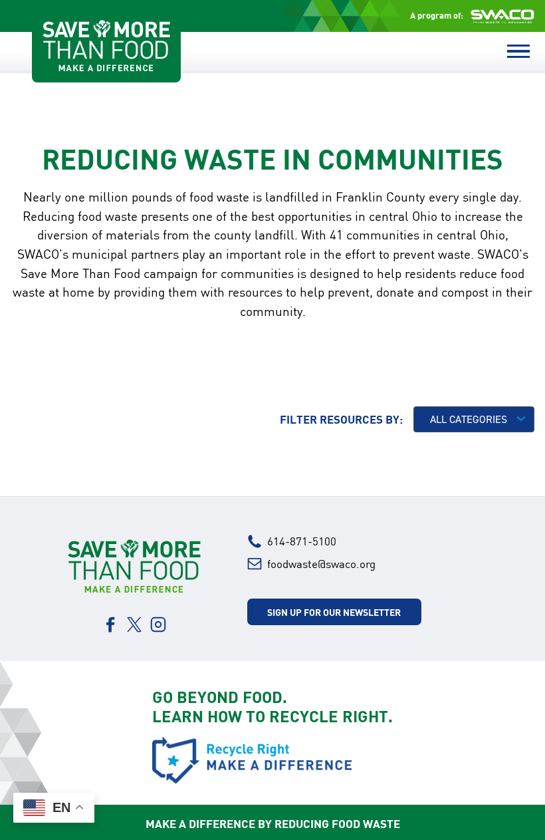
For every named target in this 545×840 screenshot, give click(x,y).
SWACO (502, 16)
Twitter (134, 624)
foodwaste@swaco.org (321, 564)
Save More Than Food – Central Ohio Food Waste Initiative (106, 45)
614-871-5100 (301, 541)
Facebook (110, 624)
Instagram (158, 624)
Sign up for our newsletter (334, 612)
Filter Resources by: (341, 419)
